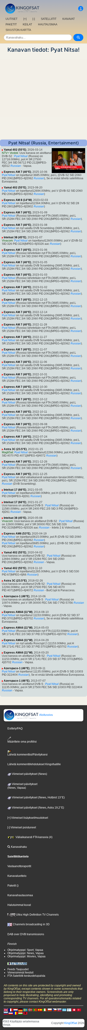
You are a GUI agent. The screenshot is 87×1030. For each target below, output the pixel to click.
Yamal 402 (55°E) (15, 149)
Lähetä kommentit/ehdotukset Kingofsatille (34, 764)
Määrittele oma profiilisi (22, 741)
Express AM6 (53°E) (17, 533)
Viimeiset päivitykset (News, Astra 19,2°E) (37, 807)
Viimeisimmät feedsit (20, 972)
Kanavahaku (18, 846)
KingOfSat (70, 1023)
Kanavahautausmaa (20, 895)
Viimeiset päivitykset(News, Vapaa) (22, 785)
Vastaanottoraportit (19, 866)
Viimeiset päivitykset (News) (29, 774)
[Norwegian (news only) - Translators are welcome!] (30, 1009)
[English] (6, 1009)
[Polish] (50, 1009)
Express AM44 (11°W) (18, 612)
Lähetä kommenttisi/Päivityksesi (27, 754)
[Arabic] (74, 1009)
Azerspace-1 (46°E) (16, 596)
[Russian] (6, 1013)
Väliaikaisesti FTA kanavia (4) (33, 837)
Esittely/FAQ (15, 728)
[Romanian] (15, 1013)
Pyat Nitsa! (21, 156)
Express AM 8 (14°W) (18, 200)
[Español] (40, 1009)
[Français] (11, 1009)
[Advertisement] (43, 96)
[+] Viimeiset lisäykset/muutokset (27, 817)
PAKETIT (11, 24)
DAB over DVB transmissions (25, 934)
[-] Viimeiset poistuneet (21, 827)
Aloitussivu (46, 715)
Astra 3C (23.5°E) (15, 449)
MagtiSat (7, 452)
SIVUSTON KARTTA (18, 30)
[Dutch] (15, 1009)
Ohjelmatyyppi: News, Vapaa (25, 953)
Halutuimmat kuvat (19, 905)
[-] (33, 19)
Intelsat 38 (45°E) (15, 237)
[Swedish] (25, 1009)
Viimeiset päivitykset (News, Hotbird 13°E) (38, 797)
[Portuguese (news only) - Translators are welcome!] (35, 1009)
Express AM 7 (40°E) (17, 171)
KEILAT (27, 24)
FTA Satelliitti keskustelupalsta (26, 975)
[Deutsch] (20, 1009)
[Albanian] (25, 1013)
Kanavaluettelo (16, 876)
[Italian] (45, 1009)
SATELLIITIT (48, 19)
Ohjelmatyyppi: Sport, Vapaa (25, 950)
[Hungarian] (20, 1013)
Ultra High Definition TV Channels (37, 914)
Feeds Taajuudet (18, 969)
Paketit (11, 885)
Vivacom (7, 240)
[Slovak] (59, 1009)
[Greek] (64, 1009)
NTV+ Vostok (10, 153)
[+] (24, 19)
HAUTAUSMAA (47, 24)
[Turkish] (79, 1009)
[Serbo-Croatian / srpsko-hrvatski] (11, 1013)
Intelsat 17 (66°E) (15, 489)
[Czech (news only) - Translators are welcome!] (54, 1009)
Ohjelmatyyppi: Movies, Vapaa (26, 956)
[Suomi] (69, 1009)
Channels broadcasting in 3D (31, 924)
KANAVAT (68, 19)
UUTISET (11, 19)
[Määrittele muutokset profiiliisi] (80, 9)
